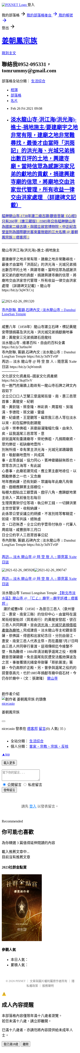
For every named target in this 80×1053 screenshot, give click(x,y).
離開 (25, 1044)
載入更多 (9, 763)
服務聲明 (48, 985)
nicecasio (8, 703)
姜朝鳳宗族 (19, 41)
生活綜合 (38, 81)
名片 (14, 101)
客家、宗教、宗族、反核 (48, 746)
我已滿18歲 (11, 1044)
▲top (6, 754)
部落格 (16, 95)
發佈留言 (9, 790)
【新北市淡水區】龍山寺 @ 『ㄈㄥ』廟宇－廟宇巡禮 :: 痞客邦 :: (40, 598)
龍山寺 (52, 678)
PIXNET (21, 981)
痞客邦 (32, 729)
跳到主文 (9, 53)
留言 (42, 729)
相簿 (14, 90)
